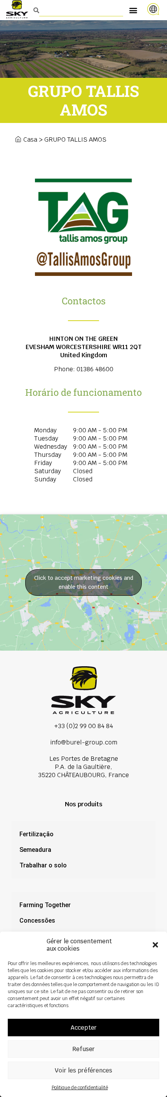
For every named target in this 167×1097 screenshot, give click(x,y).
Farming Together (45, 905)
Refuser (83, 1049)
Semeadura (35, 849)
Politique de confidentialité (80, 1088)
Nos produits (84, 804)
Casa (30, 139)
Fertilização (36, 834)
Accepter (84, 1027)
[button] (155, 945)
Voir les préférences (83, 1070)
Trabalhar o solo (43, 865)
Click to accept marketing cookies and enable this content (83, 582)
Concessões (37, 920)
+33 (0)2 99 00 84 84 (83, 726)
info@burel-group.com (83, 742)
